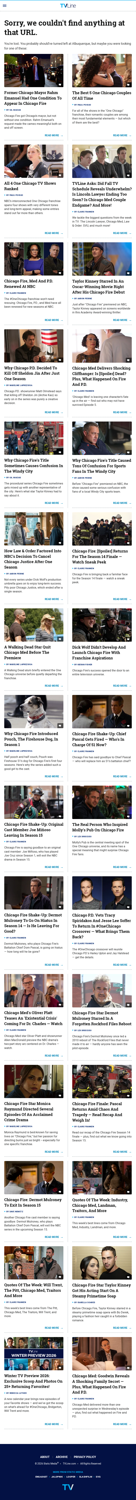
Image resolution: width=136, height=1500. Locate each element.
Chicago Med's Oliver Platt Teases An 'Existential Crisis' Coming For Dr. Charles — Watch (33, 1018)
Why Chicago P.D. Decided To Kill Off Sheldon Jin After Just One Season (32, 373)
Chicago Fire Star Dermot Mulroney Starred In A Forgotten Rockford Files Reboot (101, 1018)
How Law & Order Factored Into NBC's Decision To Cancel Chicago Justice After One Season (32, 559)
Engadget (41, 1476)
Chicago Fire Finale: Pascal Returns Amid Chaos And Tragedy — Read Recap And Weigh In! (97, 1112)
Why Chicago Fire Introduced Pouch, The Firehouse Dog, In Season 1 (31, 739)
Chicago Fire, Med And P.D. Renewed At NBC (28, 283)
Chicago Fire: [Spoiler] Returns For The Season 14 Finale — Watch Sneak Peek (100, 556)
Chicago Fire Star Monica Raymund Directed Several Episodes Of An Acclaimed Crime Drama (28, 1111)
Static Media (50, 1463)
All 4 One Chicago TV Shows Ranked (30, 186)
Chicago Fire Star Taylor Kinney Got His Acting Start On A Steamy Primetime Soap (101, 1290)
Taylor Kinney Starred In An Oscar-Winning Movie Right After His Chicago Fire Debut (98, 287)
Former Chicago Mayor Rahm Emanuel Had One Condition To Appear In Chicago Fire (33, 98)
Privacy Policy (85, 1457)
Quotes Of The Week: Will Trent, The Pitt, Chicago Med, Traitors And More (33, 1290)
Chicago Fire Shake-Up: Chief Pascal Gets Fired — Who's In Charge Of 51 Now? (99, 739)
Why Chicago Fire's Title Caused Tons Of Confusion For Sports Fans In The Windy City (101, 466)
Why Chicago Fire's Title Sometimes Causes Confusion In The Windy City (33, 466)
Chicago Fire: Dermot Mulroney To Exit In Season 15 (33, 1202)
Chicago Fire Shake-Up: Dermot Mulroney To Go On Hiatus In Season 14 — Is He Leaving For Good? (33, 923)
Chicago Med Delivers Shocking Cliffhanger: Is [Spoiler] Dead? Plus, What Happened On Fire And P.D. (101, 376)
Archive (62, 1457)
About (45, 1457)
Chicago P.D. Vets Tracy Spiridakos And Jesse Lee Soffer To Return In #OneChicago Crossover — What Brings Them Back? (101, 926)
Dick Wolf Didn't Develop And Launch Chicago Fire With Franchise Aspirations (99, 653)
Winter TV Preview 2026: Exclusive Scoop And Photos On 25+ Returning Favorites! (33, 1381)
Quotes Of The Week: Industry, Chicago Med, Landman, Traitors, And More (100, 1205)
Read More (52, 135)
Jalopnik (57, 1476)
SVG (98, 1476)
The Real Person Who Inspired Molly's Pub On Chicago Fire (100, 827)
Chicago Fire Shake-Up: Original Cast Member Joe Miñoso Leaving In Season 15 (33, 830)
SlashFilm (85, 1476)
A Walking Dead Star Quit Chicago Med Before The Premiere (27, 652)
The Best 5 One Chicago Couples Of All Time (101, 95)
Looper (70, 1476)
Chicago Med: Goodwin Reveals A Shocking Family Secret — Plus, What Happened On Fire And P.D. (100, 1384)
